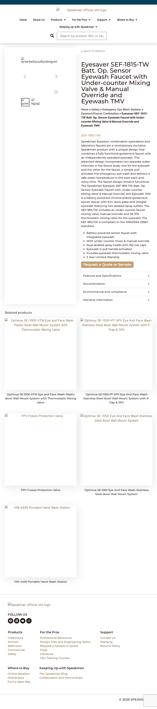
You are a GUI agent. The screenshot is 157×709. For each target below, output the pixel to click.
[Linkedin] (16, 620)
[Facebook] (10, 620)
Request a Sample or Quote (59, 646)
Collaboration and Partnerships (61, 677)
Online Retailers (19, 673)
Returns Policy (110, 646)
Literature (46, 654)
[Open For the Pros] (89, 19)
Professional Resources (56, 638)
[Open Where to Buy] (136, 19)
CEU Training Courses (55, 658)
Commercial (16, 650)
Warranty (106, 642)
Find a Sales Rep (19, 682)
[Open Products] (64, 19)
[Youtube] (22, 620)
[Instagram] (29, 620)
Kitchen (13, 642)
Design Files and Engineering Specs (65, 642)
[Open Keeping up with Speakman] (96, 26)
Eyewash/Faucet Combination (100, 113)
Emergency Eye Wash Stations (121, 109)
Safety (95, 109)
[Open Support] (109, 19)
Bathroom (15, 646)
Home (84, 109)
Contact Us (107, 638)
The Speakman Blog (53, 673)
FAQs (43, 650)
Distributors (16, 677)
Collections (15, 638)
